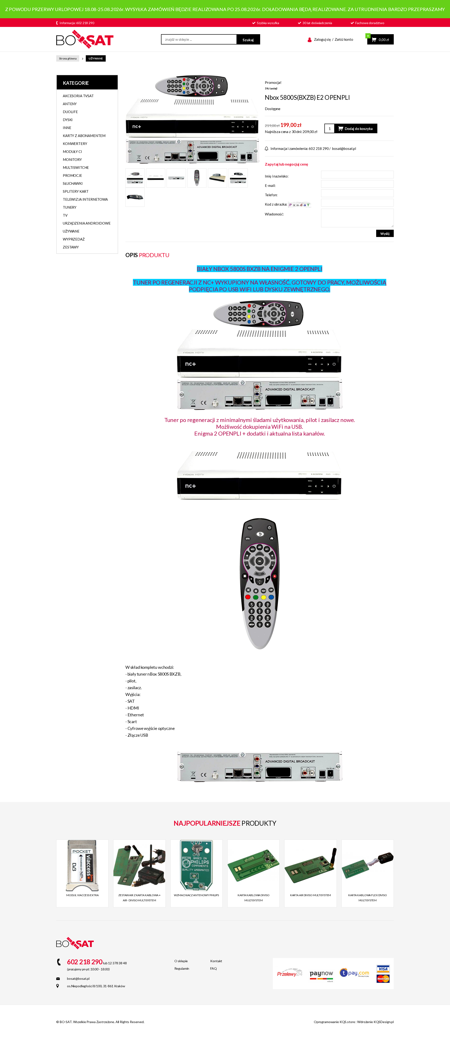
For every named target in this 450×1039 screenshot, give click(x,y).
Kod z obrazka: (276, 204)
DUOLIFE (70, 112)
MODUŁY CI (72, 151)
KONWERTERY (75, 143)
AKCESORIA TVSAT (78, 96)
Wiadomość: (274, 214)
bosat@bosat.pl (344, 148)
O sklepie (181, 961)
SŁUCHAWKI (73, 183)
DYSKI (68, 120)
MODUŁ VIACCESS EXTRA (82, 895)
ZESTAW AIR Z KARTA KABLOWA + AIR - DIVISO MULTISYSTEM (139, 897)
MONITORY (72, 159)
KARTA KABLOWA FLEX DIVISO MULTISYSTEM (367, 897)
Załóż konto (344, 39)
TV (65, 215)
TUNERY (69, 207)
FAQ (213, 968)
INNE (67, 128)
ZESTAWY (71, 247)
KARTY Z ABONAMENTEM (84, 135)
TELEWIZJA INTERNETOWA (85, 199)
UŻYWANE (96, 58)
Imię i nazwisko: (277, 176)
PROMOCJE (72, 175)
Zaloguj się (322, 39)
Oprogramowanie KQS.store (334, 1022)
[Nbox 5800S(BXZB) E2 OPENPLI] (192, 118)
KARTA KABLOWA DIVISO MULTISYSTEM (254, 897)
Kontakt (216, 961)
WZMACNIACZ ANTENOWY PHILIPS (196, 895)
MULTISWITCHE (76, 167)
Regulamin (181, 968)
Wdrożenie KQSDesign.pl (375, 1022)
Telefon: (271, 195)
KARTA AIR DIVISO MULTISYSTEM (310, 895)
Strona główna (67, 58)
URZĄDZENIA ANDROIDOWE (87, 223)
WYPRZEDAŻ (74, 239)
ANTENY (70, 104)
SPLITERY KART (76, 191)
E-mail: (270, 185)
